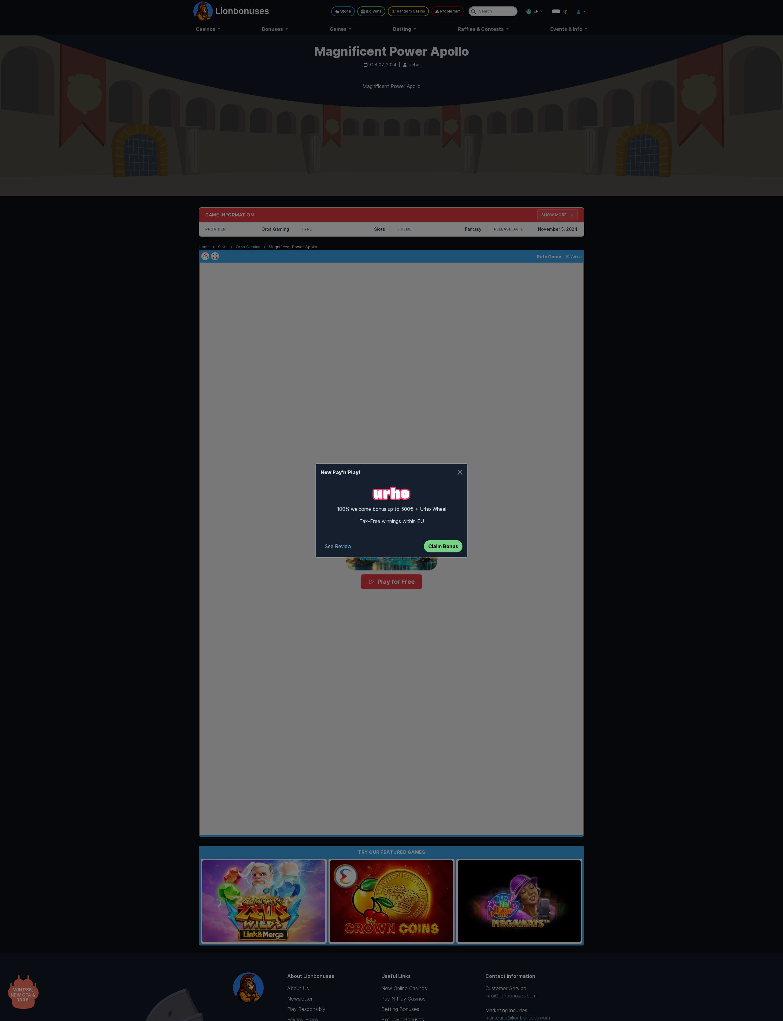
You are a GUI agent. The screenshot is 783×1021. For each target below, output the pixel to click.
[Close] (460, 472)
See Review (338, 546)
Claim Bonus (443, 546)
